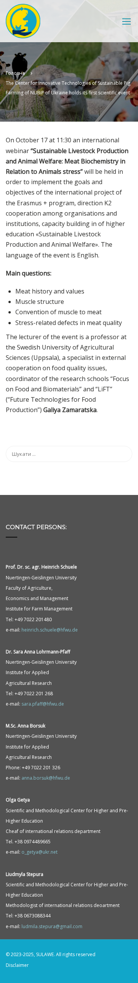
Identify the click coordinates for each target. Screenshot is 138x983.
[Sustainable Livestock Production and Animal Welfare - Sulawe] (23, 23)
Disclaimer (17, 965)
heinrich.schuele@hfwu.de (49, 630)
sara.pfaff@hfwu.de (42, 704)
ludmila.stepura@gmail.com (51, 926)
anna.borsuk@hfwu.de (45, 778)
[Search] (122, 454)
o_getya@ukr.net (39, 852)
